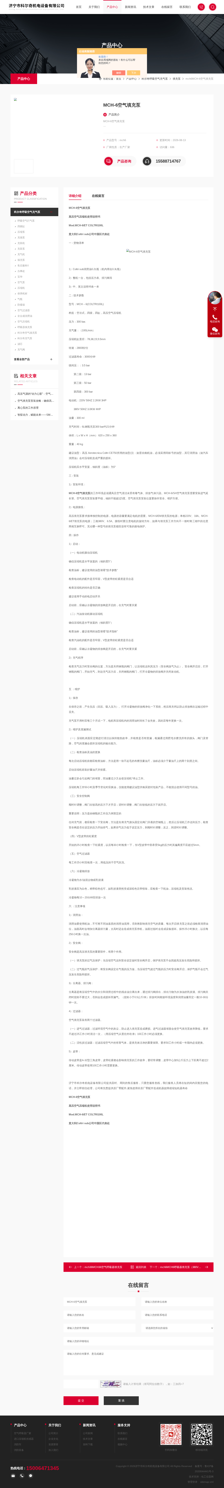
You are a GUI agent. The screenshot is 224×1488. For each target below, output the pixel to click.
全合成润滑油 (25, 316)
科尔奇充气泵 (25, 338)
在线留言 (167, 6)
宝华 (20, 276)
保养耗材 (22, 293)
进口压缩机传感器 (24, 1438)
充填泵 (21, 237)
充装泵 (21, 248)
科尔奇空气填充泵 (27, 332)
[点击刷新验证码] (110, 1384)
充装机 (21, 243)
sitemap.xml (207, 1481)
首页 (79, 6)
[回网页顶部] (215, 309)
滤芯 (20, 344)
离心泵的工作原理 (28, 407)
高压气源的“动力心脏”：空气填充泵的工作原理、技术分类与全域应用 (36, 393)
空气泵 (21, 282)
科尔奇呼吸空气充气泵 (155, 78)
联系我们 (185, 6)
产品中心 (112, 6)
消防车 (17, 1444)
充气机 (21, 254)
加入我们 (53, 1450)
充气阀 (21, 349)
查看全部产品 (22, 359)
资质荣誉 (53, 1444)
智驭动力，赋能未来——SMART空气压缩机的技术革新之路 (36, 414)
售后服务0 (23, 265)
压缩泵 (21, 231)
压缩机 (21, 288)
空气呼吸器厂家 (22, 1433)
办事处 (21, 271)
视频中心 (122, 1444)
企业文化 (53, 1438)
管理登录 (192, 1481)
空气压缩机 (24, 321)
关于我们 (94, 6)
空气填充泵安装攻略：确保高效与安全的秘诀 (36, 400)
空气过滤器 (24, 310)
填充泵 (177, 78)
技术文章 (148, 6)
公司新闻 (88, 1433)
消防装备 (19, 1450)
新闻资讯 (130, 6)
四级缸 (21, 226)
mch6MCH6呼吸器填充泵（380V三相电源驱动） (188, 1267)
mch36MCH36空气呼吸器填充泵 (103, 1267)
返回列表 (141, 1267)
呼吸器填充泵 (25, 327)
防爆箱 (21, 304)
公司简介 (53, 1433)
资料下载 (88, 1444)
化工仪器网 (207, 1476)
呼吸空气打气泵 (26, 220)
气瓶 (20, 299)
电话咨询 (215, 321)
